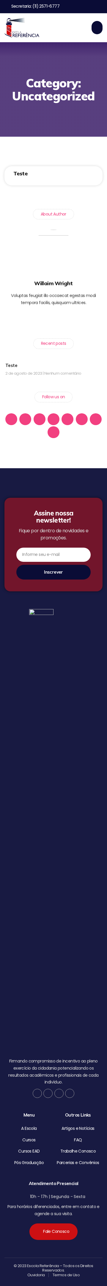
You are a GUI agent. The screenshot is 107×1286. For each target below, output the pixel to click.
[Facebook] (71, 6)
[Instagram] (63, 319)
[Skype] (96, 419)
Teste (20, 173)
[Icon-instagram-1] (81, 6)
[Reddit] (53, 432)
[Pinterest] (74, 319)
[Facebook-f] (32, 319)
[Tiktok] (91, 6)
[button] (97, 27)
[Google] (53, 319)
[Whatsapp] (53, 419)
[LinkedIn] (82, 419)
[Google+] (25, 419)
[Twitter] (43, 319)
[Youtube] (100, 6)
